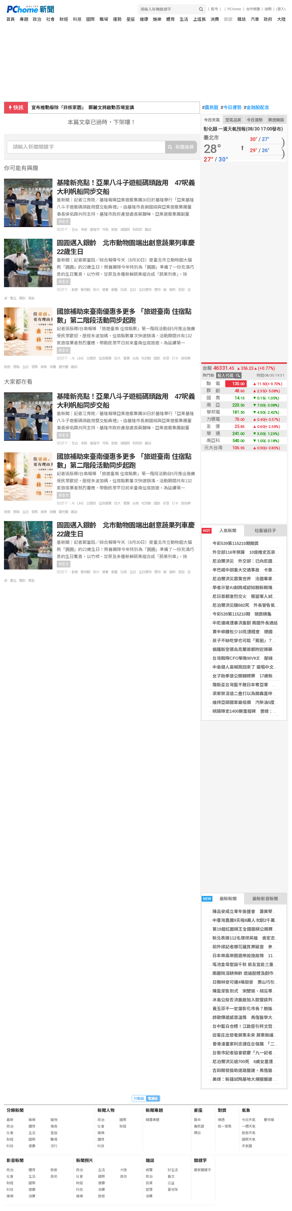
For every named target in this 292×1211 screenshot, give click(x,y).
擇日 (197, 1133)
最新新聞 (220, 898)
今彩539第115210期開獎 (235, 543)
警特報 (269, 1120)
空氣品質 (233, 120)
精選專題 (152, 1120)
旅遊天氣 (249, 1133)
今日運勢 (231, 107)
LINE (80, 358)
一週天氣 (249, 1126)
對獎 (222, 1110)
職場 (104, 19)
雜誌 (241, 19)
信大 (117, 358)
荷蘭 (53, 367)
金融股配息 (256, 107)
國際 (90, 19)
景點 (16, 367)
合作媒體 (253, 9)
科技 (77, 19)
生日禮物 (145, 290)
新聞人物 (106, 1110)
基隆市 (94, 230)
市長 (105, 230)
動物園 (85, 290)
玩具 (123, 290)
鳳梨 (22, 298)
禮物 (157, 290)
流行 (53, 1146)
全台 (75, 230)
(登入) (280, 9)
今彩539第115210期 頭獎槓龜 (241, 614)
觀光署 (63, 367)
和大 (96, 290)
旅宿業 (185, 358)
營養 (105, 290)
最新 (10, 1120)
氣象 (246, 1110)
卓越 (84, 230)
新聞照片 (84, 1160)
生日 (132, 290)
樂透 (221, 1120)
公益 (171, 1183)
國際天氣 (249, 1139)
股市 (214, 9)
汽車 (255, 19)
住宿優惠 (105, 358)
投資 (149, 1183)
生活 (184, 19)
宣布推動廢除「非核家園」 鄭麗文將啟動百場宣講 (82, 107)
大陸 (281, 19)
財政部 (137, 230)
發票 (34, 367)
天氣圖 (247, 1146)
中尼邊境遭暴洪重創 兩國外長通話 (245, 622)
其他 (53, 1177)
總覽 (149, 1170)
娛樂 (157, 19)
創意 (75, 290)
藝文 (171, 1177)
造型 (181, 290)
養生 (13, 298)
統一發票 (225, 1126)
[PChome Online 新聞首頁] (76, 9)
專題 (24, 19)
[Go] (201, 9)
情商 (53, 1126)
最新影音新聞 (265, 898)
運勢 (117, 19)
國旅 (157, 358)
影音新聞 (15, 1160)
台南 (135, 358)
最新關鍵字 (202, 1170)
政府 (268, 19)
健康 (144, 19)
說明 (268, 9)
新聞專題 (154, 1110)
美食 (43, 367)
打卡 (175, 358)
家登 (166, 358)
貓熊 (172, 290)
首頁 (10, 19)
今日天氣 (212, 120)
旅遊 (228, 19)
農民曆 (210, 107)
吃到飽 (146, 358)
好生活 (173, 1170)
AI (73, 358)
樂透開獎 (276, 120)
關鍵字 (200, 1160)
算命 (197, 1120)
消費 (214, 19)
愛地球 (173, 1190)
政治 (37, 19)
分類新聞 (15, 1110)
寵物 (53, 1120)
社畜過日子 (265, 530)
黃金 (31, 298)
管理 (149, 1190)
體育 (170, 19)
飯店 (148, 230)
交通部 (91, 358)
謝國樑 (125, 230)
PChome (234, 9)
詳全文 (63, 222)
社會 (50, 19)
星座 (130, 19)
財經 (64, 19)
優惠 (126, 358)
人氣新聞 (219, 530)
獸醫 (114, 290)
